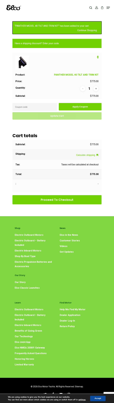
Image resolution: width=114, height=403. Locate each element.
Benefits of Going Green (28, 330)
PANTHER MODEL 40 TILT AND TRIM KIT (76, 74)
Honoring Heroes (24, 359)
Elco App (22, 342)
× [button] (98, 57)
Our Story (20, 282)
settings (82, 399)
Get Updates (67, 251)
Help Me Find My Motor (73, 309)
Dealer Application (70, 315)
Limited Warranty (24, 364)
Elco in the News (69, 235)
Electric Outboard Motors (29, 235)
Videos (63, 246)
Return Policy (67, 326)
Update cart (57, 115)
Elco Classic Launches (27, 287)
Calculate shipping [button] (85, 155)
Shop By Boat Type (25, 256)
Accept (98, 398)
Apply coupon (80, 106)
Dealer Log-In (67, 320)
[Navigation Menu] (108, 7)
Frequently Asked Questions (31, 353)
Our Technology (24, 336)
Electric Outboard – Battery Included (30, 242)
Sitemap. (79, 386)
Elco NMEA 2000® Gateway (30, 347)
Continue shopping (87, 30)
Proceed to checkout (57, 200)
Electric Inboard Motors (28, 250)
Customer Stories (70, 240)
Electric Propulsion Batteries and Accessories (33, 264)
